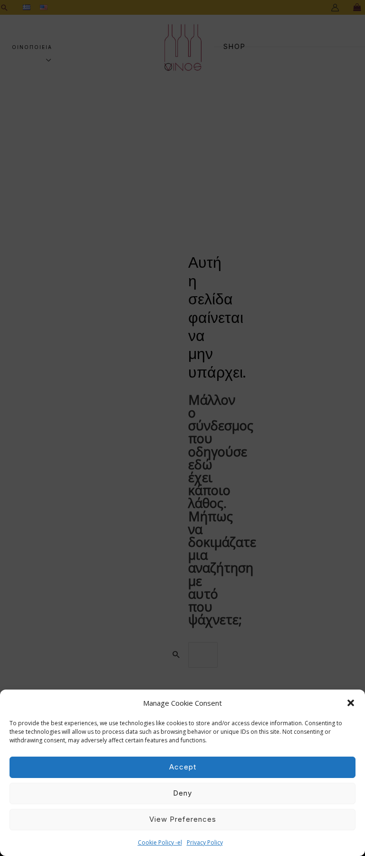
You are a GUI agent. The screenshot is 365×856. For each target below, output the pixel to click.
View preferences (182, 819)
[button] (350, 703)
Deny (182, 793)
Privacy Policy (205, 842)
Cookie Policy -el (160, 842)
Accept (182, 766)
